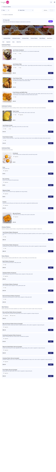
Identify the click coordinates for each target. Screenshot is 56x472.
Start (51, 21)
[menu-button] (54, 2)
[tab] (51, 10)
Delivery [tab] (45, 10)
